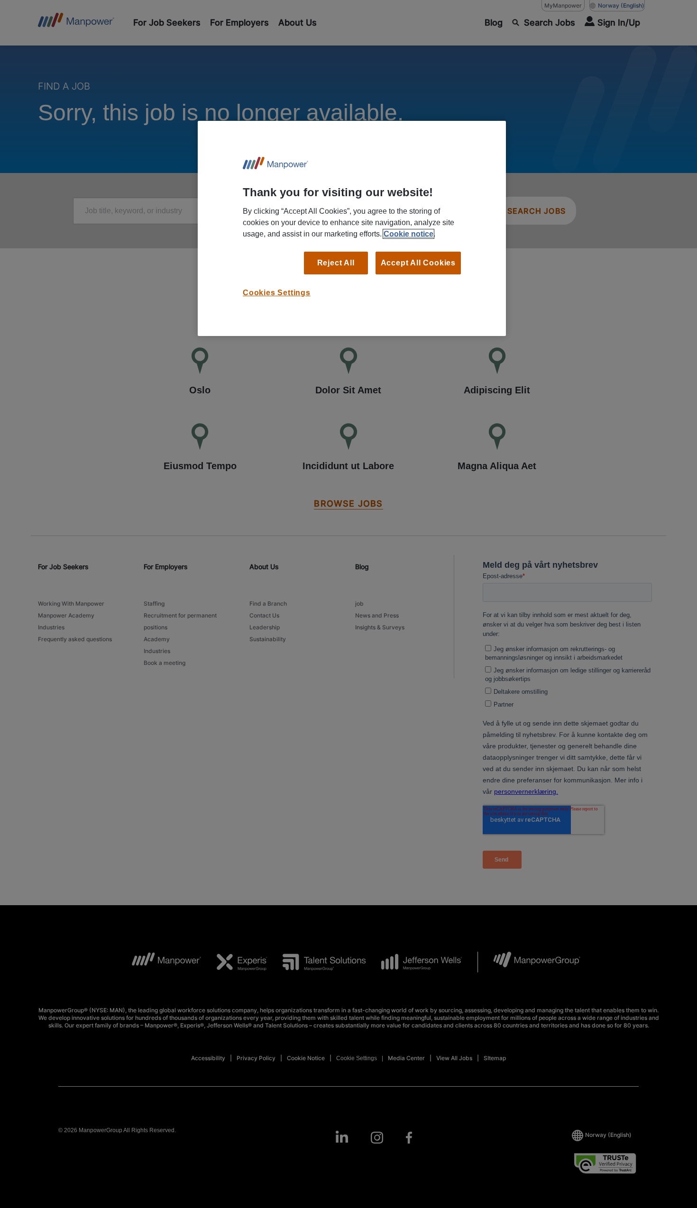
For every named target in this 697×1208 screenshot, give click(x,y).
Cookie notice (408, 234)
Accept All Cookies (418, 263)
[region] (352, 228)
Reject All (336, 263)
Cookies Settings (277, 293)
